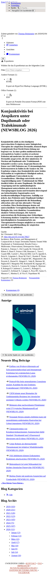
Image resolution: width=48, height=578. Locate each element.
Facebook (24, 573)
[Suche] (18, 8)
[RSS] (7, 495)
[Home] (19, 18)
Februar (16, 536)
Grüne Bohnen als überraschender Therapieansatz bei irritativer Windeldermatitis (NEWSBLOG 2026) (24, 447)
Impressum (23, 566)
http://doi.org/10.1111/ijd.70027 (16, 237)
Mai (14, 546)
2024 (10, 523)
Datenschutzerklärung (23, 570)
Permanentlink (34, 278)
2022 (10, 516)
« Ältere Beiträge (6, 483)
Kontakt (31, 563)
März (15, 539)
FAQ (40, 563)
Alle (11, 495)
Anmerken (13, 45)
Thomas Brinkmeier (26, 34)
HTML (9, 82)
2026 (10, 529)
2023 (10, 520)
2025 (10, 526)
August (16, 555)
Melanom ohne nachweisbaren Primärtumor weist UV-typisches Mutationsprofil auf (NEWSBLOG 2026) (25, 408)
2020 (10, 510)
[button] (2, 38)
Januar (15, 533)
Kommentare (14, 54)
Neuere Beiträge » (18, 483)
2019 (10, 507)
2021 (10, 513)
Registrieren (16, 3)
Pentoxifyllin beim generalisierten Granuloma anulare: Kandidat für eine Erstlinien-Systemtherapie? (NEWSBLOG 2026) (26, 384)
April (15, 542)
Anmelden (15, 5)
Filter (3, 70)
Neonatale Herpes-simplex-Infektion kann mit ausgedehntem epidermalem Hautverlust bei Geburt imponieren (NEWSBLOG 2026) (26, 420)
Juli (14, 552)
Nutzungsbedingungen (23, 568)
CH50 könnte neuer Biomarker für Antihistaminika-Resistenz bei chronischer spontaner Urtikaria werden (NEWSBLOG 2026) (26, 396)
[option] (26, 82)
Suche (13, 8)
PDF (8, 97)
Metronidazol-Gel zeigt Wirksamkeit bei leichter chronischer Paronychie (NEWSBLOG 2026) (25, 467)
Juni (14, 549)
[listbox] (24, 89)
